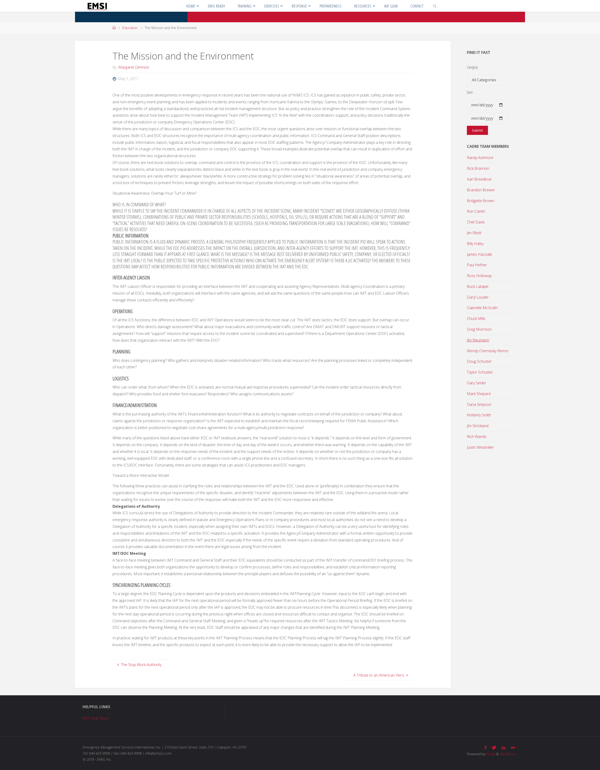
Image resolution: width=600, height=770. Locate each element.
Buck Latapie (477, 286)
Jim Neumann (478, 340)
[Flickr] (513, 747)
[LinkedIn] (503, 747)
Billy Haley (475, 243)
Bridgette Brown (480, 200)
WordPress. (508, 754)
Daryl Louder (478, 297)
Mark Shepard (479, 393)
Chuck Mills (476, 318)
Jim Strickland (477, 425)
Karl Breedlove (479, 179)
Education (130, 28)
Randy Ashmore (480, 157)
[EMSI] (97, 5)
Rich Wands (476, 436)
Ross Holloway (479, 275)
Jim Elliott (474, 232)
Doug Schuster (479, 361)
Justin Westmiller (480, 447)
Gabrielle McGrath (482, 307)
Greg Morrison (479, 329)
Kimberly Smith (479, 415)
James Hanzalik (479, 254)
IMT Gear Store (95, 718)
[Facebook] (485, 747)
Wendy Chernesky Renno (487, 350)
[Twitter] (494, 747)
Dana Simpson (479, 404)
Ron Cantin (476, 211)
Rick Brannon (478, 168)
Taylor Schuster (480, 372)
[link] (435, 6)
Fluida (490, 754)
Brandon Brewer (481, 189)
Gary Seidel (476, 382)
